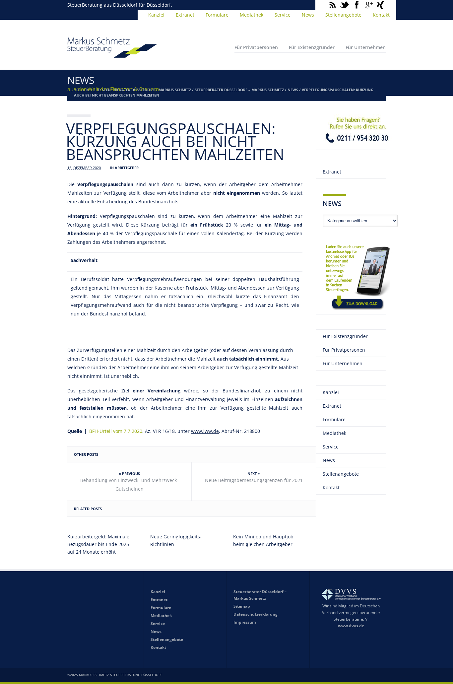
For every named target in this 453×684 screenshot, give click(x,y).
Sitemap (241, 606)
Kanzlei (156, 15)
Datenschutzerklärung (255, 614)
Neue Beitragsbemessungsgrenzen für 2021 (254, 480)
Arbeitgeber (127, 167)
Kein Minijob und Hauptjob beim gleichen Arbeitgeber (263, 540)
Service (283, 15)
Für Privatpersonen (256, 47)
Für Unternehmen (366, 47)
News (308, 15)
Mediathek (251, 15)
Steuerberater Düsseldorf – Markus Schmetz (239, 89)
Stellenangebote (343, 15)
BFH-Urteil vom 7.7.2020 (115, 431)
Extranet (185, 15)
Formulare (217, 15)
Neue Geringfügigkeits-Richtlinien (176, 540)
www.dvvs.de (351, 626)
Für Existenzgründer (312, 47)
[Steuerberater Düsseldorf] (112, 55)
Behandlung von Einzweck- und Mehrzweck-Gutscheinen (129, 484)
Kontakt (381, 15)
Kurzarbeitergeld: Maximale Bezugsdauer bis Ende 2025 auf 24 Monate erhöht (98, 544)
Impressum (244, 622)
